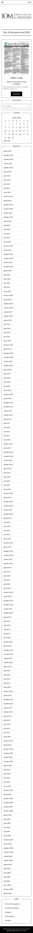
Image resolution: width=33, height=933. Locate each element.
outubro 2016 (8, 460)
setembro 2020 (8, 266)
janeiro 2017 (7, 448)
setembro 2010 (8, 761)
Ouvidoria (8, 920)
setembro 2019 (8, 316)
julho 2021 (7, 225)
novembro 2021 (8, 209)
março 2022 (7, 192)
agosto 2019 (8, 320)
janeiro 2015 (7, 547)
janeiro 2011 (7, 745)
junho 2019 (7, 328)
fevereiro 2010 (8, 790)
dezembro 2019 (8, 303)
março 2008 (7, 885)
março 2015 (7, 538)
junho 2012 (7, 675)
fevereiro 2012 (8, 691)
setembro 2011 (8, 712)
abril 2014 (7, 584)
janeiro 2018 (7, 398)
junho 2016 (7, 477)
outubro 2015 (8, 510)
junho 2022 (7, 180)
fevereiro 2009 (8, 840)
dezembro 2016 (8, 452)
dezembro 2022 (8, 155)
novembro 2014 (8, 555)
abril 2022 (7, 188)
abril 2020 (7, 287)
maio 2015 (7, 530)
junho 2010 (7, 774)
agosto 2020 (8, 270)
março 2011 (7, 736)
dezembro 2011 (8, 699)
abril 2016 (7, 485)
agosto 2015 (8, 518)
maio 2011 (7, 728)
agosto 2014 (8, 567)
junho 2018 (7, 378)
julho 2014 (7, 571)
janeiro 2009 (7, 844)
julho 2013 (7, 621)
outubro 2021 (8, 213)
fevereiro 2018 (8, 394)
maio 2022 (7, 184)
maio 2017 (7, 431)
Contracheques (9, 916)
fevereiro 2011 (8, 741)
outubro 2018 (8, 361)
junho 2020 (7, 279)
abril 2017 (7, 435)
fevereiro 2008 (8, 889)
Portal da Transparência (12, 904)
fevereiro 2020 (8, 295)
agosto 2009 (8, 815)
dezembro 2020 (8, 254)
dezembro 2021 (8, 204)
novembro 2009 (8, 802)
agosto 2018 (8, 369)
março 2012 (7, 687)
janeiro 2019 (7, 349)
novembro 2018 (8, 357)
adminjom (17, 84)
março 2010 (7, 786)
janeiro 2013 (7, 646)
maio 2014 (7, 580)
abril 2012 (7, 683)
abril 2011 (7, 732)
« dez (5, 140)
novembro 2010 (8, 753)
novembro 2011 (8, 703)
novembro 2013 (8, 604)
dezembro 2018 (8, 353)
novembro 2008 (8, 852)
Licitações (8, 912)
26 (20, 134)
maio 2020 (7, 283)
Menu (29, 2)
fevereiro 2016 (8, 493)
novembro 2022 (8, 159)
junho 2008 (7, 873)
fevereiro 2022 (8, 196)
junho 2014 (7, 576)
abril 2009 (7, 831)
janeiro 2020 (7, 299)
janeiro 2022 (7, 200)
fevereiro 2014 (8, 592)
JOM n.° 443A (16, 78)
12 (20, 127)
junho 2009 (7, 823)
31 (13, 137)
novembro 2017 (8, 407)
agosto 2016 (8, 468)
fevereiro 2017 (8, 444)
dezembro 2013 (8, 600)
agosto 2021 (8, 221)
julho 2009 (7, 819)
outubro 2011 (8, 708)
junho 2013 (7, 625)
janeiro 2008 (7, 893)
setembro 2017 (8, 415)
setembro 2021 (8, 217)
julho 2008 (7, 868)
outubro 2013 (8, 609)
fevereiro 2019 (8, 345)
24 (13, 134)
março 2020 (7, 291)
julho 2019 (7, 324)
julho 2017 (7, 423)
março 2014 (7, 588)
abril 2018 (7, 386)
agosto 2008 (8, 864)
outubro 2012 (8, 658)
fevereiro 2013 (8, 642)
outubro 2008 (8, 856)
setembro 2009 (8, 811)
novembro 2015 (8, 505)
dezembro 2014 (8, 551)
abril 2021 (7, 237)
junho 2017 (7, 427)
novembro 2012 (8, 654)
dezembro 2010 (8, 749)
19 (20, 131)
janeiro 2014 (7, 596)
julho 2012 (7, 670)
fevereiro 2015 (8, 543)
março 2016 (7, 489)
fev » (8, 140)
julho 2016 (7, 472)
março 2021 (7, 242)
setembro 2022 (8, 167)
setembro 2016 (8, 464)
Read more (16, 94)
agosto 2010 (8, 765)
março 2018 (7, 390)
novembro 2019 (8, 308)
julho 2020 (7, 275)
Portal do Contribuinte (12, 908)
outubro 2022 (8, 163)
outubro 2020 (8, 262)
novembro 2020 (8, 258)
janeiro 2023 (7, 151)
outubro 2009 (8, 807)
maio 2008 (7, 877)
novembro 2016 (8, 456)
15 (5, 131)
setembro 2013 (8, 613)
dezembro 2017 (8, 402)
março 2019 (7, 341)
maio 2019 (7, 332)
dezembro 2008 (8, 848)
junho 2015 (7, 526)
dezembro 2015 (8, 501)
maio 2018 (7, 382)
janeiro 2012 (7, 695)
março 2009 (7, 835)
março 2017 (7, 440)
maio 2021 (7, 233)
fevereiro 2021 (8, 246)
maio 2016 (7, 481)
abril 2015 (7, 534)
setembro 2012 (8, 662)
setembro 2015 (8, 514)
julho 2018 (7, 374)
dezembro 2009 (8, 798)
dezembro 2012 (8, 650)
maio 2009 (7, 827)
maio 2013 (7, 629)
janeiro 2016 (7, 497)
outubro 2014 (8, 559)
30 (9, 137)
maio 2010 (7, 778)
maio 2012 (7, 679)
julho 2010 (7, 769)
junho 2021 (7, 229)
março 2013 (7, 637)
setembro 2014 (8, 563)
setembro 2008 (8, 860)
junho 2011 (7, 724)
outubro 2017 (8, 411)
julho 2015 (7, 522)
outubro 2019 (8, 312)
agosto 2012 (8, 666)
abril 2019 (7, 336)
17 (13, 131)
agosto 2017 (8, 419)
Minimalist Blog (11, 930)
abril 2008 (7, 881)
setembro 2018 (8, 365)
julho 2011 (7, 720)
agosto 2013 (8, 617)
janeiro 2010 (7, 794)
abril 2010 (7, 782)
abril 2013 (7, 633)
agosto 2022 (8, 171)
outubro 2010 (8, 757)
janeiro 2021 (7, 250)
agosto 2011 (8, 716)
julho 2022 (7, 176)
